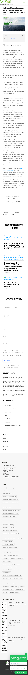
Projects (5, 446)
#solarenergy (16, 196)
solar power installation (8, 589)
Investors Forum (8, 468)
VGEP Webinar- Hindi (8, 465)
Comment (6, 316)
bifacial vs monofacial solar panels (10, 499)
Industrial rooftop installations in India (11, 510)
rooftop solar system (7, 552)
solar (16, 40)
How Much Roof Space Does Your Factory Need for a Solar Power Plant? (14, 382)
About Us (5, 441)
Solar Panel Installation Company (13, 425)
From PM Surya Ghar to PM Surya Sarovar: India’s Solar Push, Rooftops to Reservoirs (14, 378)
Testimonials (6, 471)
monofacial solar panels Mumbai (10, 530)
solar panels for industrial (8, 583)
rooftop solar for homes (8, 544)
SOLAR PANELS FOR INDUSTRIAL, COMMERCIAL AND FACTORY (11, 477)
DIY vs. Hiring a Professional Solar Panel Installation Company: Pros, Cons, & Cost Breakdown (14, 246)
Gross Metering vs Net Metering (13, 38)
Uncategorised (8, 428)
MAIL (13, 214)
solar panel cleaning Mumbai (9, 566)
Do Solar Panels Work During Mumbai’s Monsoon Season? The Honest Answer (13, 395)
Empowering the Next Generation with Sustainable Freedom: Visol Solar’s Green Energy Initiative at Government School (14, 266)
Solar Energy (18, 201)
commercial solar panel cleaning (10, 504)
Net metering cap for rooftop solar (10, 535)
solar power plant (20, 589)
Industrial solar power (8, 524)
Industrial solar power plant (9, 527)
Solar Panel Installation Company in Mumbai (13, 578)
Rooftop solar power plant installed (11, 550)
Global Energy (8, 405)
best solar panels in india (8, 493)
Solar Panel (7, 422)
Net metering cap (15, 533)
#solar (8, 196)
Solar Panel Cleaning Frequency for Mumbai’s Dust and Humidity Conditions (13, 385)
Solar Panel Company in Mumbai (10, 569)
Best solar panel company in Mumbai (11, 490)
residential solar (21, 538)
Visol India (5, 592)
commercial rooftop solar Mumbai (10, 502)
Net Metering (8, 201)
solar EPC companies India (17, 558)
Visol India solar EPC (14, 592)
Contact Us (6, 452)
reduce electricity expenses (9, 538)
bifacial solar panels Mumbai (9, 496)
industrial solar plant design (9, 521)
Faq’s (4, 473)
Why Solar (5, 444)
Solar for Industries (7, 561)
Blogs (4, 449)
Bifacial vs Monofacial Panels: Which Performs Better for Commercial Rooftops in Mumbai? (14, 390)
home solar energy (7, 507)
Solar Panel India (6, 572)
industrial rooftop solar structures (10, 513)
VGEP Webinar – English (10, 467)
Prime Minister (11, 40)
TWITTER (17, 213)
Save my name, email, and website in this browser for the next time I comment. (13, 352)
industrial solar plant (11, 198)
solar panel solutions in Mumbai (10, 586)
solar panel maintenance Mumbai (10, 581)
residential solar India (7, 541)
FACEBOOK (6, 213)
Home (4, 438)
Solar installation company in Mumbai (11, 564)
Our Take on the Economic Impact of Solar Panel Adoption (13, 285)
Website (5, 343)
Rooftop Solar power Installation (10, 547)
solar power (22, 586)
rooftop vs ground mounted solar (10, 555)
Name (5, 329)
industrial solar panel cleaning (9, 516)
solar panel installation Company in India (12, 575)
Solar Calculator (8, 470)
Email (5, 336)
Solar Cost (7, 418)
